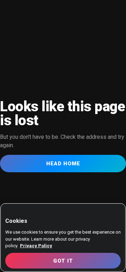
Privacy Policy (36, 245)
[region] (63, 237)
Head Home (63, 163)
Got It (63, 261)
